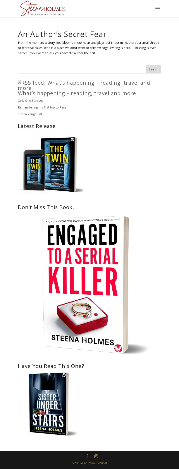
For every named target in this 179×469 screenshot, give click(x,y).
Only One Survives (30, 100)
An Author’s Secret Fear (62, 34)
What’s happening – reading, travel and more (77, 93)
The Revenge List (30, 114)
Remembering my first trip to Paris (42, 107)
